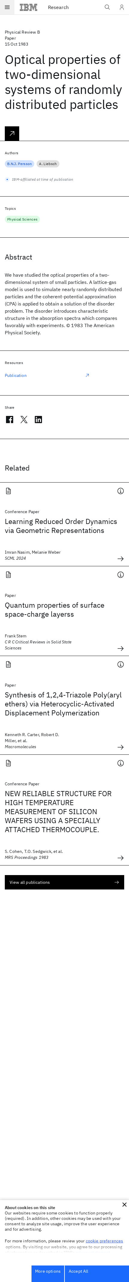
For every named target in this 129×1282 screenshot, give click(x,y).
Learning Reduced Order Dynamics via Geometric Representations (61, 526)
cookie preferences (104, 1241)
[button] (124, 1204)
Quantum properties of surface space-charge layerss (54, 609)
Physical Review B (22, 32)
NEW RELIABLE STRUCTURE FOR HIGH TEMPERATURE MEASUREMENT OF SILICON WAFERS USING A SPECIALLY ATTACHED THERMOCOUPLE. (58, 811)
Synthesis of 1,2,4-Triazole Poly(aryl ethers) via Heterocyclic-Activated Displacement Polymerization (63, 703)
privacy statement (93, 1252)
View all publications (30, 882)
